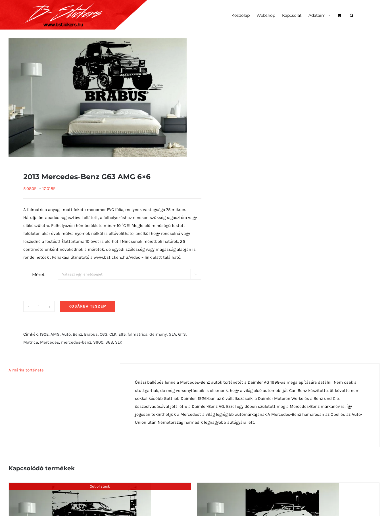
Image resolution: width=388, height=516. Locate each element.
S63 (109, 342)
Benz (77, 334)
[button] (351, 15)
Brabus (91, 334)
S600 (98, 342)
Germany (158, 334)
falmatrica (137, 334)
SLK (118, 342)
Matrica (30, 342)
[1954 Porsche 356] (268, 486)
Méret (38, 274)
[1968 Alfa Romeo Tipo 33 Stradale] (80, 486)
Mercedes (49, 342)
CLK (112, 334)
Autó (66, 334)
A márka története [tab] (26, 370)
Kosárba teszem (87, 306)
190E (44, 334)
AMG (55, 334)
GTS (182, 334)
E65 (122, 334)
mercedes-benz (76, 342)
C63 (103, 334)
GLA (172, 334)
